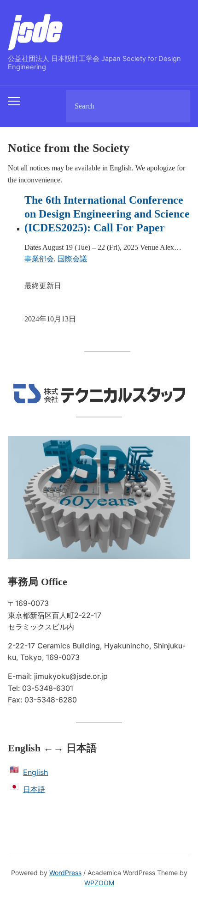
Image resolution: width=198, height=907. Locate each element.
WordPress (65, 873)
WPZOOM (99, 883)
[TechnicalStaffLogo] (99, 392)
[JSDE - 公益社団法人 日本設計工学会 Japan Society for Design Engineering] (35, 31)
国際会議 (72, 259)
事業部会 (39, 259)
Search (175, 106)
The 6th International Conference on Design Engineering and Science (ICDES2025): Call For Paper (107, 214)
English (35, 772)
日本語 (34, 789)
